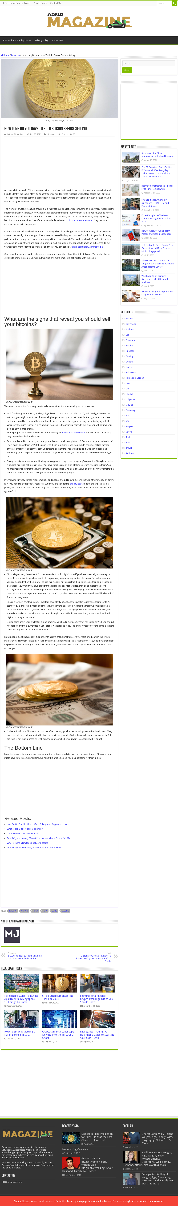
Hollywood (131, 372)
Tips (128, 442)
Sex (127, 421)
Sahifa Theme (21, 1201)
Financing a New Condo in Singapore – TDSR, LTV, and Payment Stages (155, 203)
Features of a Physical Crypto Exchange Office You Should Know (96, 999)
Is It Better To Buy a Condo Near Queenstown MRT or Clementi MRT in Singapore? (157, 248)
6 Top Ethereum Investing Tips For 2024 (57, 997)
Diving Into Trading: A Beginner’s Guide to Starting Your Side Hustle (97, 1034)
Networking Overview (75, 1149)
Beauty (129, 318)
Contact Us (55, 3)
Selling (65, 911)
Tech (128, 437)
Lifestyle (130, 394)
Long (54, 911)
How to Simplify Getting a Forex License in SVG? (19, 1033)
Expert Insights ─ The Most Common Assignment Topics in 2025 (156, 218)
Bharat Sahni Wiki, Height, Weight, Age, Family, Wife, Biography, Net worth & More (157, 1138)
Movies (129, 405)
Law (128, 383)
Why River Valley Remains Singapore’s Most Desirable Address (155, 279)
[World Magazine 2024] (89, 20)
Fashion (129, 345)
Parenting (130, 410)
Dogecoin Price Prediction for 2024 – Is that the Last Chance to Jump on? (97, 1137)
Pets (128, 415)
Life (127, 388)
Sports (129, 431)
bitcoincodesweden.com (80, 220)
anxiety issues (77, 483)
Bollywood (131, 324)
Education (130, 340)
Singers (129, 426)
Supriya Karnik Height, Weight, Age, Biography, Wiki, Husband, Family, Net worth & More (158, 1179)
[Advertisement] (59, 162)
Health (129, 367)
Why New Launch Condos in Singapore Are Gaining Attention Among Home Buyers (157, 263)
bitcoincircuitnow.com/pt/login (87, 246)
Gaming (130, 356)
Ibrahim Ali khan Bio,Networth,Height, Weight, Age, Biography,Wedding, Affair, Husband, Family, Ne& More (87, 1165)
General (130, 361)
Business (130, 329)
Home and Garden (135, 378)
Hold (35, 911)
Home (6, 55)
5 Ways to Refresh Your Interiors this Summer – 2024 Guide (25, 956)
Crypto (24, 911)
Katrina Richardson (15, 134)
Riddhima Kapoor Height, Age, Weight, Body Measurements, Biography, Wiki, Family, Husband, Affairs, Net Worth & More (147, 1159)
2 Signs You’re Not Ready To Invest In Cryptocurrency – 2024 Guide (93, 957)
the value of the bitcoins (73, 432)
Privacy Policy (40, 3)
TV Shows (130, 453)
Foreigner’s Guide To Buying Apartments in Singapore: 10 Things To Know (21, 999)
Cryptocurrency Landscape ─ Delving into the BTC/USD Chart (59, 1034)
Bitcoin (13, 911)
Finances (15, 55)
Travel (129, 448)
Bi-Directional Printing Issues (16, 3)
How (45, 911)
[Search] (174, 3)
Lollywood (131, 399)
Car (127, 334)
